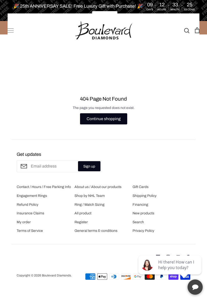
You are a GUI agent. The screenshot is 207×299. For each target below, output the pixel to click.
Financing (140, 205)
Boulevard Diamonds (56, 275)
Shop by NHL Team (89, 196)
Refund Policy (27, 205)
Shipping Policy (145, 196)
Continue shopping (104, 119)
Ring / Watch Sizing (89, 205)
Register (81, 222)
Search (138, 222)
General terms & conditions (95, 231)
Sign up (89, 166)
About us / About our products (97, 187)
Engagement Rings (32, 196)
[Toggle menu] (10, 30)
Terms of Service (30, 231)
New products (143, 213)
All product (82, 213)
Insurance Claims (30, 213)
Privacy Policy (143, 231)
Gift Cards (140, 187)
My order (24, 222)
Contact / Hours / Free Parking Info (44, 187)
